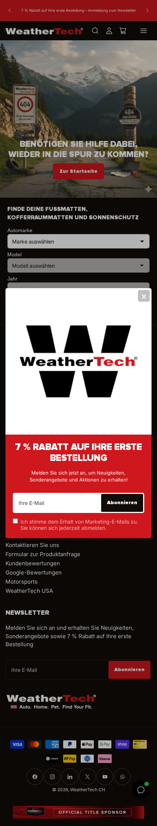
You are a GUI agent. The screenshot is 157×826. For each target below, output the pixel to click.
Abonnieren (122, 502)
